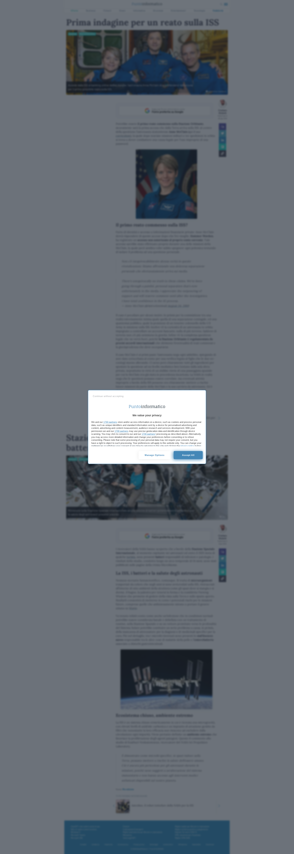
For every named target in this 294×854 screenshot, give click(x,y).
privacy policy (187, 446)
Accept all (188, 455)
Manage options (154, 455)
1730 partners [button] (110, 422)
